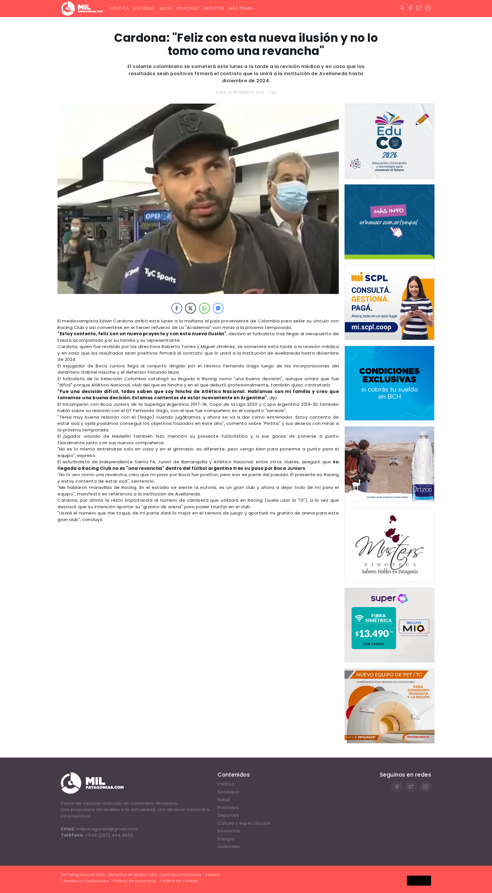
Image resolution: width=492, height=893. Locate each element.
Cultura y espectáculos (244, 823)
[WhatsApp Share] (204, 308)
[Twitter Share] (190, 308)
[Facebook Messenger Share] (218, 308)
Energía (226, 839)
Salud (165, 8)
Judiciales (229, 846)
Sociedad (143, 8)
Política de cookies (179, 880)
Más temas (241, 8)
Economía (229, 831)
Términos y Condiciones (85, 880)
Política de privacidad (135, 880)
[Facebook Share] (176, 308)
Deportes (214, 8)
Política (119, 8)
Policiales (188, 8)
